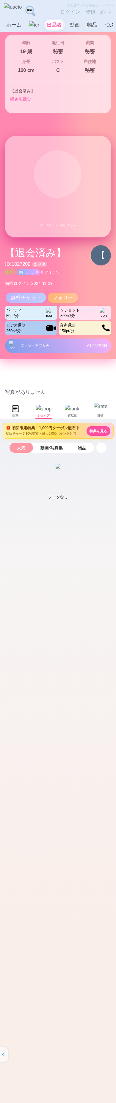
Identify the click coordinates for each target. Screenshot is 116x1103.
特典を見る (98, 431)
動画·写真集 (51, 447)
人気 (21, 447)
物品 (82, 447)
